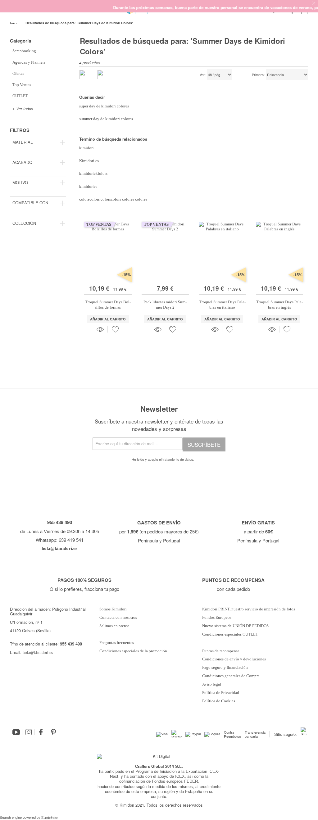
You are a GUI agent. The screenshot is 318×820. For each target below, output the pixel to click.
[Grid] (106, 74)
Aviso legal (211, 684)
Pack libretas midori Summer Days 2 (165, 304)
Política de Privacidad (220, 693)
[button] (115, 329)
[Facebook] (41, 732)
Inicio (14, 23)
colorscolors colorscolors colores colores (113, 199)
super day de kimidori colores (104, 106)
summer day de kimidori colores (106, 118)
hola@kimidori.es (38, 652)
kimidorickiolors (93, 173)
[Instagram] (28, 732)
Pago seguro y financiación (225, 667)
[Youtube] (16, 732)
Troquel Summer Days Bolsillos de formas (108, 304)
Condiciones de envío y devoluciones (234, 659)
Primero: (258, 75)
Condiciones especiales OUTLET (230, 634)
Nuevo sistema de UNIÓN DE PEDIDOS (235, 626)
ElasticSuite (49, 817)
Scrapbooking (24, 50)
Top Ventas (21, 84)
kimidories (88, 186)
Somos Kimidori (113, 609)
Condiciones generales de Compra (231, 676)
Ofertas (18, 73)
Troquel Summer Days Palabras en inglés (279, 304)
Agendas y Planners (28, 62)
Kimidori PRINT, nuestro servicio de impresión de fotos (248, 609)
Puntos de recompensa (220, 651)
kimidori (86, 148)
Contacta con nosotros (118, 617)
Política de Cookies (218, 701)
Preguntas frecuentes (116, 643)
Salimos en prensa (114, 626)
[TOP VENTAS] (107, 279)
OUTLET (20, 95)
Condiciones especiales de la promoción (133, 651)
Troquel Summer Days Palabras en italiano (222, 304)
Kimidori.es (89, 160)
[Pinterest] (53, 732)
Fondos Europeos (216, 617)
